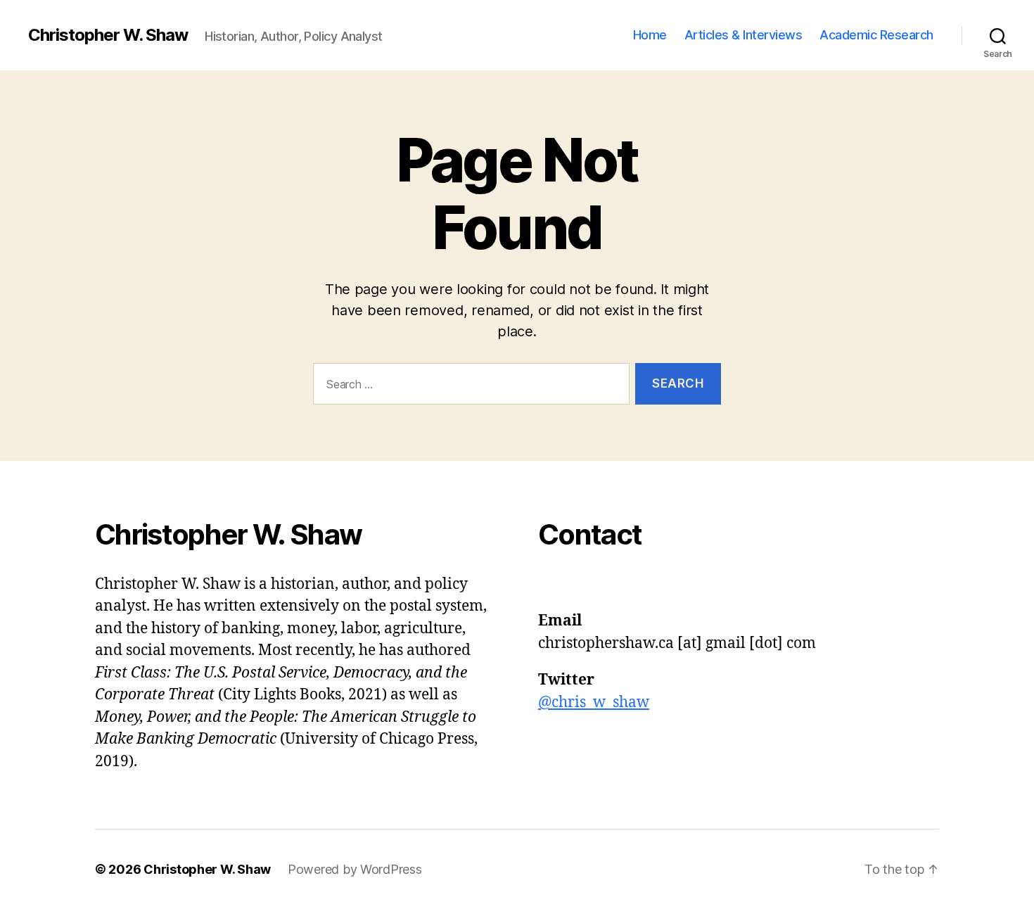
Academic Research (876, 34)
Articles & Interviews (743, 34)
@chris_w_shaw (593, 702)
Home (650, 34)
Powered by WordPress (355, 869)
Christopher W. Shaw (108, 35)
